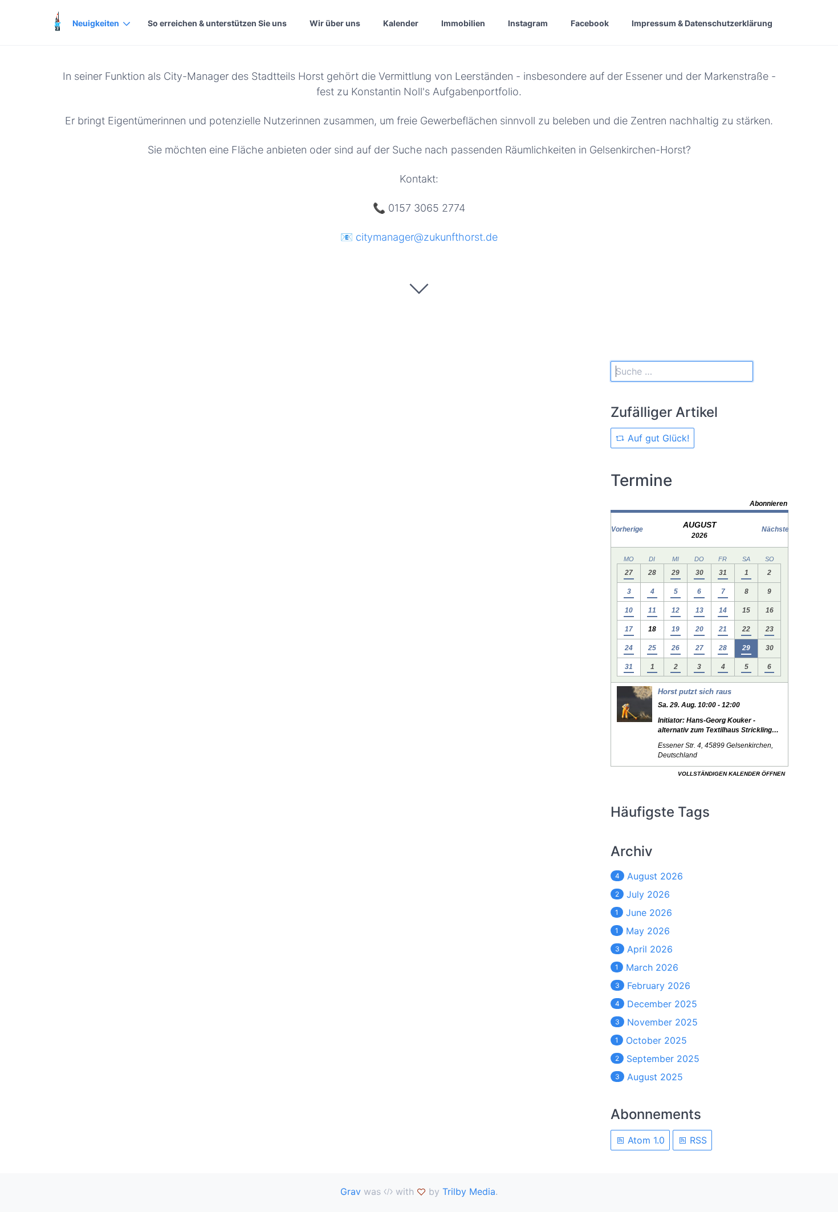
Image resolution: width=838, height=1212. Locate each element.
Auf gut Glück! (657, 438)
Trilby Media (468, 1191)
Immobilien (463, 23)
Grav (350, 1191)
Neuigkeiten (95, 23)
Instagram (528, 23)
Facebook (590, 23)
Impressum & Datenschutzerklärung (702, 23)
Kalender (400, 23)
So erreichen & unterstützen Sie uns (217, 23)
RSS (697, 1140)
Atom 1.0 (645, 1140)
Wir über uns (335, 23)
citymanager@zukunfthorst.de (427, 237)
